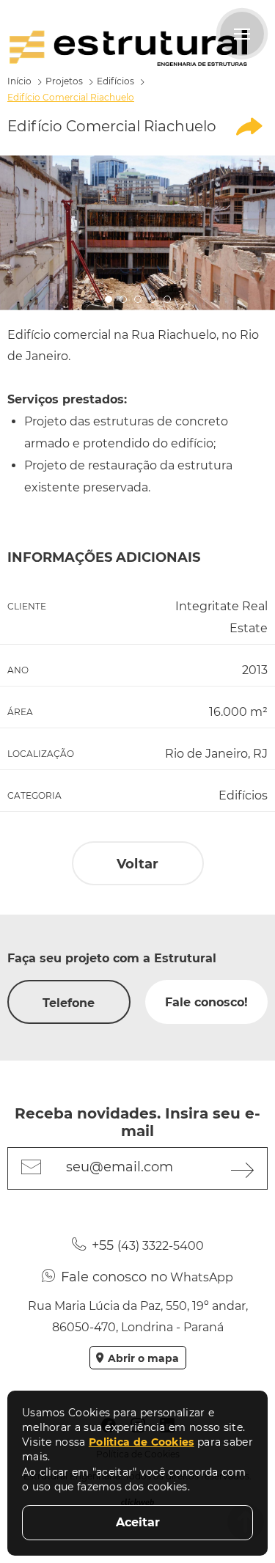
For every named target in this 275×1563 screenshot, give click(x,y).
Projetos (64, 81)
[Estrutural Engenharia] (128, 47)
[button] (108, 299)
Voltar (137, 864)
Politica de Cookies (141, 1442)
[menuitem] (249, 127)
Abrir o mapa (143, 1358)
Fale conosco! (206, 1002)
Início (19, 81)
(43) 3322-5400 (148, 1245)
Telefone (69, 1003)
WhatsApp (147, 1277)
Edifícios (115, 81)
